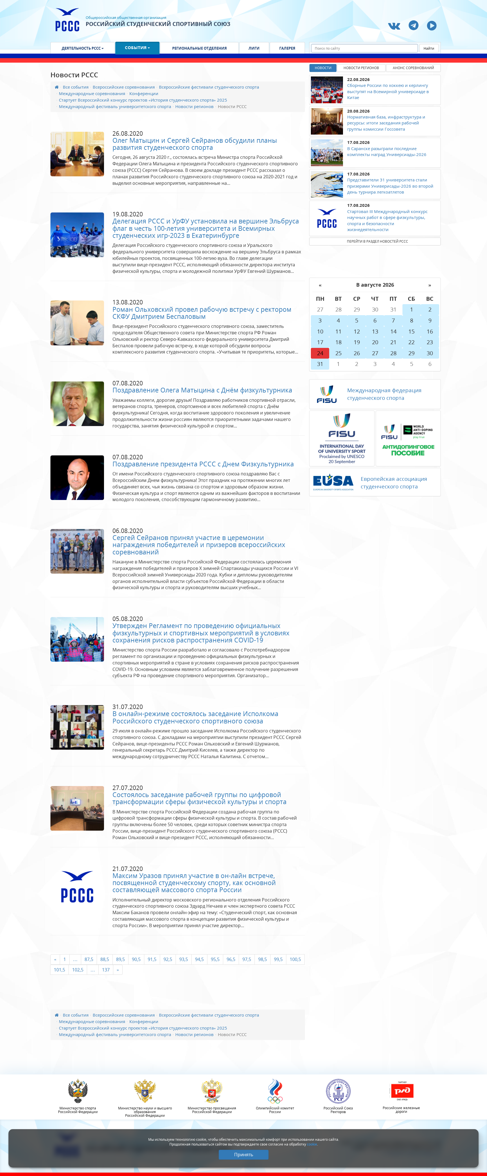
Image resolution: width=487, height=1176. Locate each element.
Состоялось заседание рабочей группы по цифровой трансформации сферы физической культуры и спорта (199, 798)
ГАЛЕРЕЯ (287, 48)
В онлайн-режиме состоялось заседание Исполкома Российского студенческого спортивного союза (195, 717)
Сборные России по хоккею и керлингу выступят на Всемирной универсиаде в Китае (388, 91)
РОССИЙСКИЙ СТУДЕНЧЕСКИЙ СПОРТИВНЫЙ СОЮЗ (158, 24)
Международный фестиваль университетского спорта (115, 106)
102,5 (77, 970)
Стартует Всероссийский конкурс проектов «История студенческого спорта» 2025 (143, 100)
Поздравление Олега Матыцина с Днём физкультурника (202, 389)
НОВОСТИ (323, 67)
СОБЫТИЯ (136, 47)
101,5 (59, 970)
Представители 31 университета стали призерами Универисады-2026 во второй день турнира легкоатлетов (390, 186)
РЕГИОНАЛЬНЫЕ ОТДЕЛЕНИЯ (199, 48)
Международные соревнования (92, 93)
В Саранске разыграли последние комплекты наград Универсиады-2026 (386, 151)
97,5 (246, 959)
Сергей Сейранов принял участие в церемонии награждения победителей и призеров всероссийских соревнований (198, 544)
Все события (75, 87)
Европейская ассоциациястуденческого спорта (394, 482)
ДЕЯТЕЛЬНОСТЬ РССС (81, 48)
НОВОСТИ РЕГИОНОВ (361, 67)
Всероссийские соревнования (124, 87)
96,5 (231, 959)
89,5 (120, 959)
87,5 (89, 959)
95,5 (215, 959)
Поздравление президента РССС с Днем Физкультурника (203, 463)
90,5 (136, 959)
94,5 (199, 959)
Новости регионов (194, 106)
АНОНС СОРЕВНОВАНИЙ (413, 67)
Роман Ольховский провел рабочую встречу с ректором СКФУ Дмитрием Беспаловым (201, 313)
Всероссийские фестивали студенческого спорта (209, 87)
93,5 (183, 959)
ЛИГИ (254, 48)
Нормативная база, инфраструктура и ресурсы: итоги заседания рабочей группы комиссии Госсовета (386, 123)
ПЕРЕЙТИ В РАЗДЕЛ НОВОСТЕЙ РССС (377, 241)
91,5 (152, 959)
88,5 (104, 959)
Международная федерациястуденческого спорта (384, 394)
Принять (243, 1154)
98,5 (262, 959)
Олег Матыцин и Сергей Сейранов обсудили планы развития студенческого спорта (194, 144)
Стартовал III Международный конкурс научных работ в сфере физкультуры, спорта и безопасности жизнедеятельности (387, 220)
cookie (312, 1144)
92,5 (167, 959)
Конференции (143, 93)
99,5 (278, 959)
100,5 (295, 959)
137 (106, 970)
